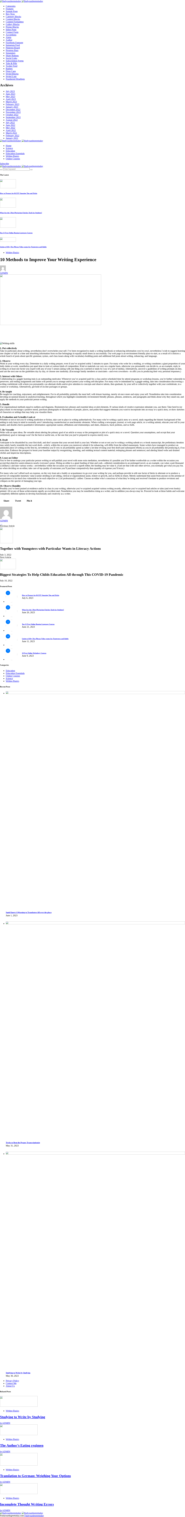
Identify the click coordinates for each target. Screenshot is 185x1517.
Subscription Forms (15, 61)
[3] (11, 630)
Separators (10, 53)
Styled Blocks (12, 74)
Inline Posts (11, 29)
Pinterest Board (13, 48)
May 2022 (10, 128)
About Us (10, 1386)
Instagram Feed (13, 45)
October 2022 (12, 115)
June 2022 (10, 125)
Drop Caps (11, 71)
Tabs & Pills (11, 63)
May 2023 (10, 96)
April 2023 (11, 99)
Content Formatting (15, 22)
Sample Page (12, 11)
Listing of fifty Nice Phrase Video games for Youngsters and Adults (23, 247)
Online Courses (13, 676)
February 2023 (12, 104)
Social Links (11, 58)
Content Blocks (13, 19)
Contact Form (12, 32)
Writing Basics (12, 252)
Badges (9, 68)
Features (9, 9)
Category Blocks (13, 16)
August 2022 (12, 120)
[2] (11, 616)
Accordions (11, 35)
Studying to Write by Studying (18, 1373)
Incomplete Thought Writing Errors (27, 1504)
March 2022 (11, 133)
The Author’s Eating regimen (21, 1445)
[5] (11, 659)
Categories (10, 6)
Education (10, 670)
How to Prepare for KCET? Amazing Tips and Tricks (18, 193)
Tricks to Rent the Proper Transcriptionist (23, 1143)
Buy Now (10, 14)
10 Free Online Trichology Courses (34, 653)
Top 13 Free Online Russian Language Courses (16, 233)
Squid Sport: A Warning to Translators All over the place (29, 912)
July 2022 (10, 122)
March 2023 (11, 101)
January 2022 (12, 138)
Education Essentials (15, 673)
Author (9, 40)
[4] (11, 645)
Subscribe (4, 163)
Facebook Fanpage (14, 42)
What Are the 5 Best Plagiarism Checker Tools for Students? (21, 213)
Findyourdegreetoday (34, 1515)
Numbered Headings (15, 79)
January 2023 (12, 107)
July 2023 (10, 91)
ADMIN (4, 273)
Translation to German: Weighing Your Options (35, 1476)
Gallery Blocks (13, 24)
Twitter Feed (11, 66)
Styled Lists (11, 76)
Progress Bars (12, 50)
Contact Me (11, 1383)
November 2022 (13, 112)
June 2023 (10, 94)
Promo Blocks (12, 27)
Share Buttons (12, 55)
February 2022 (12, 135)
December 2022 (13, 109)
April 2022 (11, 130)
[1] (11, 601)
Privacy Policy (12, 1380)
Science (9, 678)
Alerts (8, 37)
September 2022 (13, 117)
